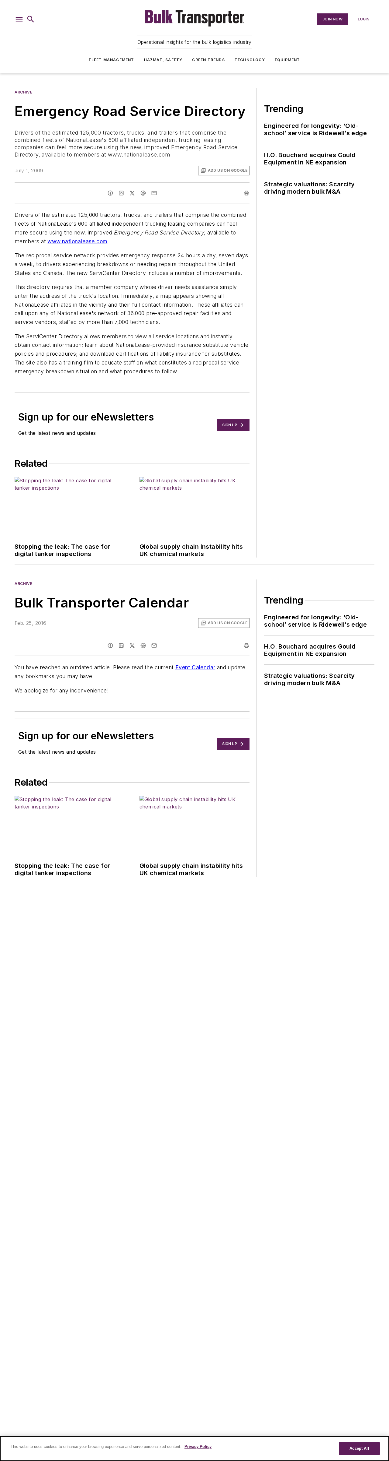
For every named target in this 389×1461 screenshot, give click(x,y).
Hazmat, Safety (163, 60)
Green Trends (208, 60)
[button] (19, 19)
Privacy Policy (198, 1446)
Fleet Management (111, 60)
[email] (154, 193)
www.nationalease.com (77, 241)
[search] (30, 19)
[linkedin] (121, 193)
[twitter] (132, 193)
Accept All (359, 1448)
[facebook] (110, 193)
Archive (23, 92)
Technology (250, 60)
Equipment (287, 60)
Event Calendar (195, 667)
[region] (194, 1448)
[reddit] (143, 193)
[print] (246, 193)
